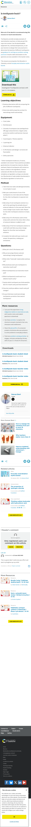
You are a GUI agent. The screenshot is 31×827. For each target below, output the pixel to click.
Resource (13, 578)
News (4, 757)
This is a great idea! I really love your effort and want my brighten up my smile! (14, 561)
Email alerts (16, 731)
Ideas (12, 471)
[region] (14, 807)
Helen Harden (15, 585)
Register (19, 547)
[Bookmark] (28, 26)
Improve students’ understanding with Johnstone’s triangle (23, 449)
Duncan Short (11, 18)
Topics (13, 728)
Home (4, 747)
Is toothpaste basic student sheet (15, 354)
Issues (21, 728)
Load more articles (15, 515)
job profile (14, 328)
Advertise (5, 770)
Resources (4, 7)
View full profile (10, 413)
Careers (4, 763)
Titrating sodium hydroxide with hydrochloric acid (20, 502)
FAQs (2, 733)
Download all (15, 384)
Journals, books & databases (10, 755)
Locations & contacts (8, 761)
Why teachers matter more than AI (23, 436)
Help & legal (6, 772)
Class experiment (15, 499)
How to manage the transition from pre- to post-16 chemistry (23, 426)
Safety (9, 733)
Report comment (16, 566)
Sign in (11, 547)
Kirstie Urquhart (16, 599)
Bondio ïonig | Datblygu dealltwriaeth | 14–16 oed (20, 581)
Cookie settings (14, 821)
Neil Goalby (25, 585)
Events (4, 759)
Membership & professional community (12, 751)
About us (5, 749)
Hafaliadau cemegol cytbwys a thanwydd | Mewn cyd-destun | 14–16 (20, 609)
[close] (29, 22)
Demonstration (15, 484)
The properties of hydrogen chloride (17, 487)
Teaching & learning (7, 765)
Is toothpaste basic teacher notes (15, 369)
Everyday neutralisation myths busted (19, 474)
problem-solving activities (18, 336)
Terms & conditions (7, 776)
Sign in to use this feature (21, 22)
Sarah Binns (15, 614)
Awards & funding (7, 767)
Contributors (5, 731)
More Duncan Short (7, 420)
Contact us (4, 728)
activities (13, 320)
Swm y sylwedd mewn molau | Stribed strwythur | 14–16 (20, 595)
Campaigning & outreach (9, 753)
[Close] (26, 790)
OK (14, 817)
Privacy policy (6, 774)
